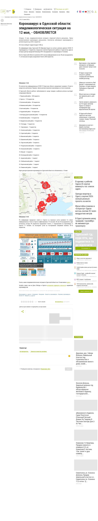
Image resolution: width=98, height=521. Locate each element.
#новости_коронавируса (51, 294)
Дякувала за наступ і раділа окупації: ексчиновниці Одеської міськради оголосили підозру (87, 128)
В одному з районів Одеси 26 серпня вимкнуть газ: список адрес (84, 185)
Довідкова (38, 11)
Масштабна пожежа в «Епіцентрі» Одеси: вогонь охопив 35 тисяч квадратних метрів (85, 210)
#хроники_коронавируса (64, 294)
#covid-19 (21, 295)
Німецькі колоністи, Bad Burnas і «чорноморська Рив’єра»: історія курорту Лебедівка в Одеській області (87, 86)
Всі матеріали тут (85, 248)
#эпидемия (35, 294)
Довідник (38, 9)
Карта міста (31, 11)
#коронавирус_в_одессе (25, 294)
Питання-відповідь (46, 11)
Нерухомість (62, 11)
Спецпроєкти (27, 14)
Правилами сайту (45, 369)
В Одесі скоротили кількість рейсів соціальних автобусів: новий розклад (86, 75)
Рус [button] (89, 11)
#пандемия (41, 294)
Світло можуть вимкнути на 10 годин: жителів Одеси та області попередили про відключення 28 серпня (87, 105)
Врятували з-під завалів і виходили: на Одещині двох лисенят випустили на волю (87, 66)
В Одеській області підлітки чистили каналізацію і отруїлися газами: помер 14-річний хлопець (87, 117)
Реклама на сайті (62, 9)
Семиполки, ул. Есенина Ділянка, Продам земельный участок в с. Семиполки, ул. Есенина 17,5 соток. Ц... (85, 477)
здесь (68, 282)
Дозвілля (48, 9)
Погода (25, 11)
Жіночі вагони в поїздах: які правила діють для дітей (87, 96)
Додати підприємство (85, 291)
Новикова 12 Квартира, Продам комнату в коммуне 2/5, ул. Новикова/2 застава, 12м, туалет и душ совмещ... (85, 448)
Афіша (68, 11)
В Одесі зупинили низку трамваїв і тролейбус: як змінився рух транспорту (85, 222)
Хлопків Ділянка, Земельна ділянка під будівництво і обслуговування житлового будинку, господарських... (84, 388)
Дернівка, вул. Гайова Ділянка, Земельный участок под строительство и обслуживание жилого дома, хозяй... (84, 358)
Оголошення (55, 11)
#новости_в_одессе (30, 295)
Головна (2, 17)
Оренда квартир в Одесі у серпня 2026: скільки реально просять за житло (84, 197)
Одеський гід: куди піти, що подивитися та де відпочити (84, 240)
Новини (28, 9)
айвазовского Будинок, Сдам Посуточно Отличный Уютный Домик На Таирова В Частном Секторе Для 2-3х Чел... (85, 418)
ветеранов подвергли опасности (56, 285)
